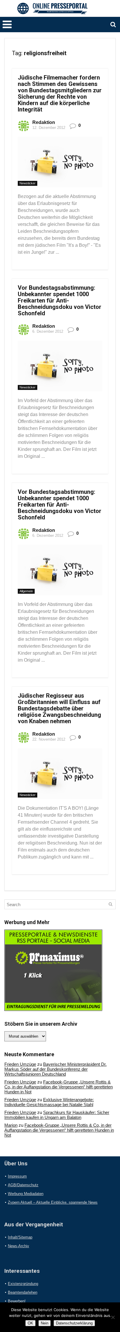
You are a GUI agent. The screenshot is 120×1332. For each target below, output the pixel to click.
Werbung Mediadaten (25, 1193)
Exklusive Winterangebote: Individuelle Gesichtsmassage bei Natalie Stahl (49, 1102)
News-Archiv (18, 1246)
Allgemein (26, 591)
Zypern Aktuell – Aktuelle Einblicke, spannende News (53, 1202)
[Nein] (113, 1317)
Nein (44, 1323)
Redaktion (43, 122)
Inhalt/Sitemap (20, 1237)
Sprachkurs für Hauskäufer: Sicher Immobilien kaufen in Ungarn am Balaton (56, 1115)
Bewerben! (17, 1301)
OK (30, 1323)
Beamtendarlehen (22, 1292)
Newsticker (28, 183)
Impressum (17, 1176)
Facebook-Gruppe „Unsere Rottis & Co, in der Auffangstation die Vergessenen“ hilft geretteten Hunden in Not (58, 1086)
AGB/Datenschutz (23, 1185)
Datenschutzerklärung (74, 1323)
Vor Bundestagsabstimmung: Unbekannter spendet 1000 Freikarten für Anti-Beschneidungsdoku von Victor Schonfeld (59, 300)
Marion (10, 1125)
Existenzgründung (23, 1283)
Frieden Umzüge (20, 1064)
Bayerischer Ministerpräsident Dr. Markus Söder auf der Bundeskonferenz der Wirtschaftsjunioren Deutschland (55, 1069)
